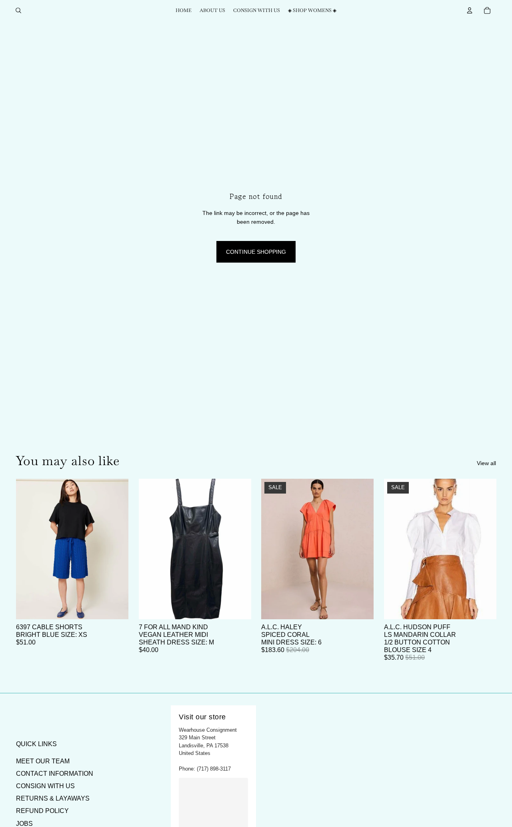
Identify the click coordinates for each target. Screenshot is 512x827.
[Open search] (18, 10)
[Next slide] (116, 549)
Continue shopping (256, 252)
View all (486, 463)
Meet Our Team (43, 761)
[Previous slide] (28, 549)
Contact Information (54, 773)
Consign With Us (45, 786)
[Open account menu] (469, 10)
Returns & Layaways (53, 798)
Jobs (24, 823)
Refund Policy (42, 810)
